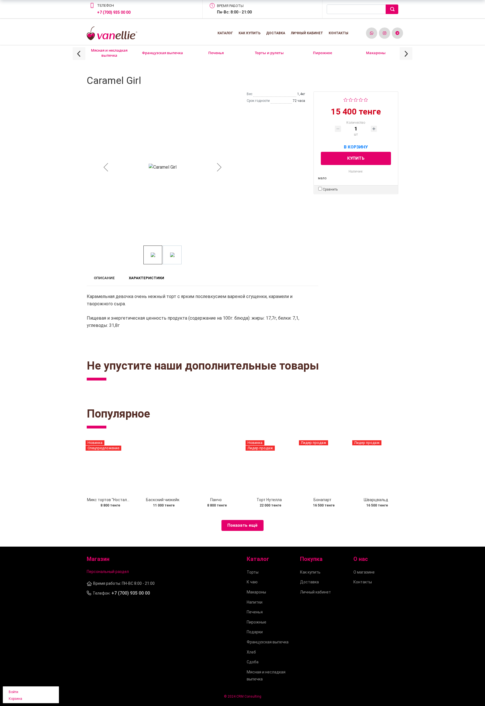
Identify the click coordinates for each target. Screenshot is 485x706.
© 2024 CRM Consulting (242, 696)
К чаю (252, 582)
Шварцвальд (376, 500)
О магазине (364, 572)
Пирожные (256, 622)
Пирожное (322, 52)
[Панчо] (216, 467)
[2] (351, 99)
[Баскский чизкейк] (162, 467)
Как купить (249, 33)
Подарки (255, 632)
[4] (361, 99)
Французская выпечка (162, 52)
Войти (13, 692)
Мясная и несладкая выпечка (109, 53)
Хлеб (251, 652)
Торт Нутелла (269, 500)
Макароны (376, 52)
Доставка (275, 33)
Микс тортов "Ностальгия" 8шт (116, 500)
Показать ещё (242, 525)
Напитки (254, 602)
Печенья (216, 52)
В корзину (356, 146)
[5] (366, 99)
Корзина (15, 699)
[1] (346, 99)
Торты (252, 572)
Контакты (338, 33)
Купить (356, 158)
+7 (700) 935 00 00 (114, 12)
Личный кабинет (307, 33)
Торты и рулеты (269, 52)
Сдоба (252, 662)
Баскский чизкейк (162, 500)
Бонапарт (322, 500)
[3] (356, 99)
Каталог (225, 33)
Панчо (216, 500)
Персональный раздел (108, 571)
